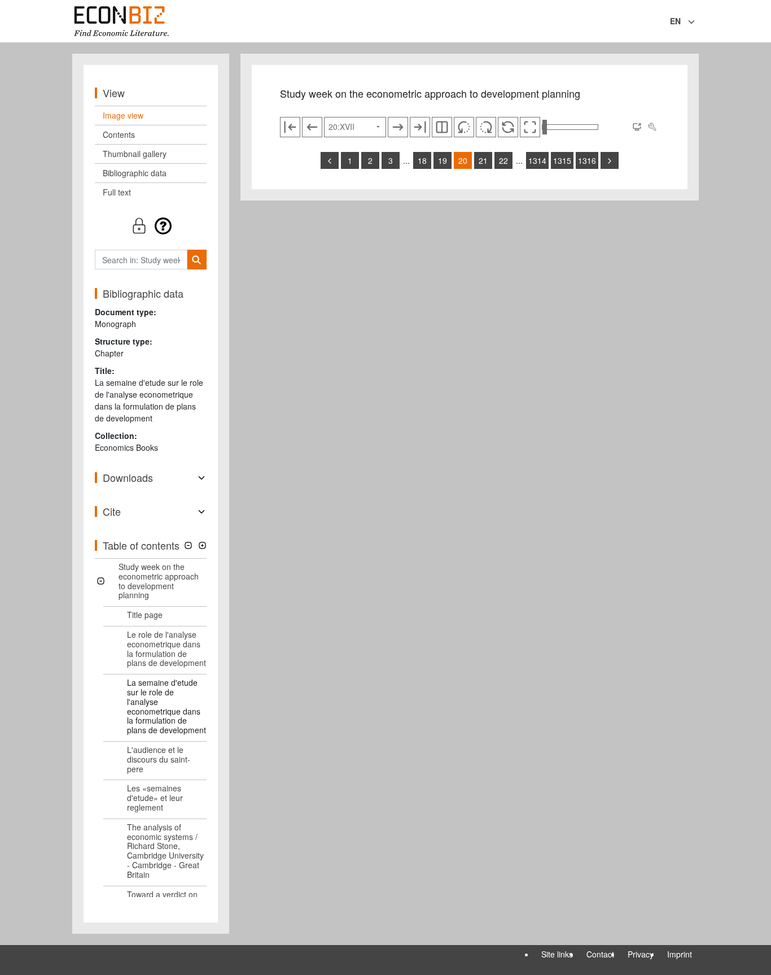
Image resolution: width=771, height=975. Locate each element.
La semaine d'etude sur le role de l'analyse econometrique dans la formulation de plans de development (166, 706)
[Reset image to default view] (508, 127)
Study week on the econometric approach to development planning (159, 580)
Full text (117, 192)
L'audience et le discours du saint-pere (158, 759)
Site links (557, 954)
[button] (151, 226)
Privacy (641, 954)
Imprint (679, 954)
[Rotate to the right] (486, 127)
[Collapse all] (188, 545)
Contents (119, 134)
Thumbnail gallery (135, 153)
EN (675, 21)
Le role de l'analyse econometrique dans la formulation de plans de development (166, 648)
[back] (330, 160)
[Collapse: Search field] (697, 22)
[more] (610, 160)
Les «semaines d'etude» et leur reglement (155, 797)
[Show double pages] (442, 127)
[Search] (196, 259)
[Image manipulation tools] (652, 127)
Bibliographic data (135, 173)
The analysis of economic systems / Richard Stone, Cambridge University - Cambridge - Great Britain (165, 850)
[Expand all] (202, 545)
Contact (600, 954)
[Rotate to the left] (464, 127)
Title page (145, 614)
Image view (123, 115)
